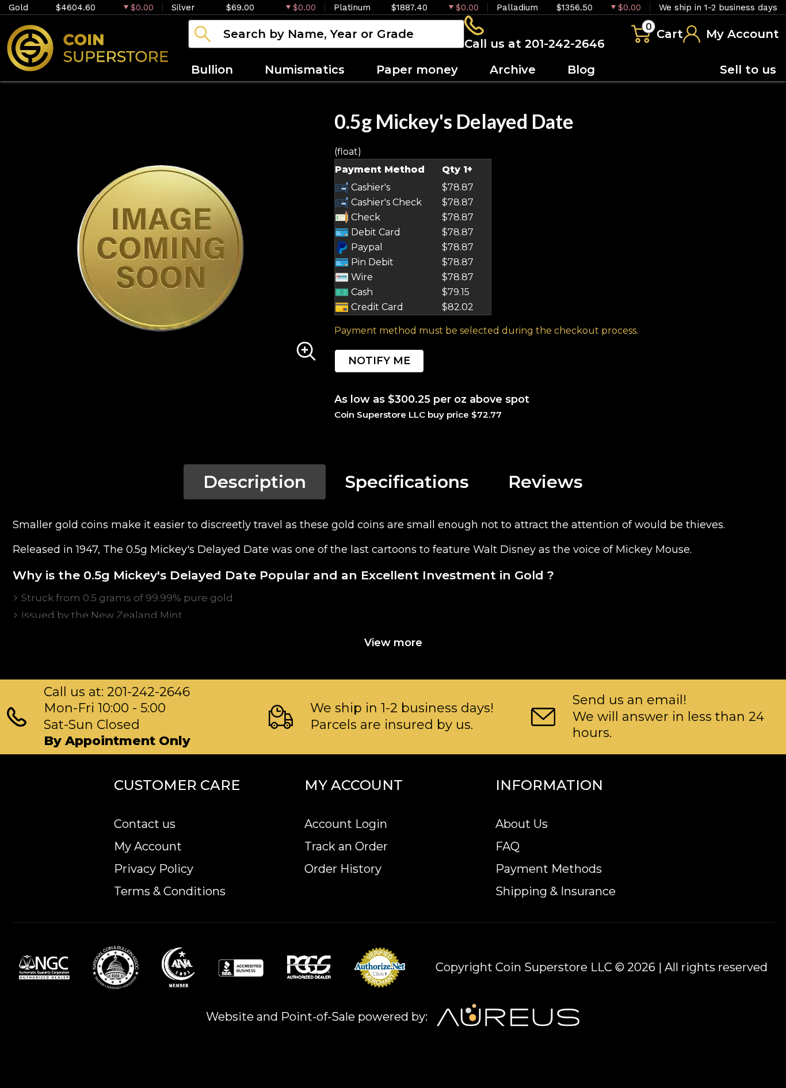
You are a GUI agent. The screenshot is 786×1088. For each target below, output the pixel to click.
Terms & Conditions (170, 891)
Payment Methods (548, 869)
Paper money (417, 70)
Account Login (345, 824)
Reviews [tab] (545, 482)
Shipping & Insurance (555, 891)
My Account (148, 846)
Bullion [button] (212, 70)
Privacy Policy (153, 869)
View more (393, 642)
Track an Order (346, 846)
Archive (513, 70)
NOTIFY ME (379, 360)
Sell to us (748, 70)
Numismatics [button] (305, 70)
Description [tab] (254, 482)
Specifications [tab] (407, 482)
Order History (342, 869)
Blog (581, 70)
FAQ (507, 846)
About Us (521, 824)
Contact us (144, 824)
